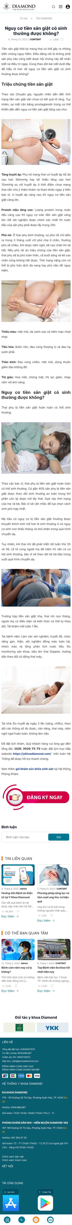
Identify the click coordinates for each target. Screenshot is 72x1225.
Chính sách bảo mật (13, 1156)
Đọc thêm (8, 916)
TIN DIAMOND (44, 18)
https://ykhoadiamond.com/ (32, 753)
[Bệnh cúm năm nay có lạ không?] (18, 949)
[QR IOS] (19, 1203)
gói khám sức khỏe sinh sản (34, 769)
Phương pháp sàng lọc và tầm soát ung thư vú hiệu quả (53, 897)
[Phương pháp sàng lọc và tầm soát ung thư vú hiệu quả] (54, 875)
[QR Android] (53, 1203)
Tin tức (24, 18)
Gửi (58, 837)
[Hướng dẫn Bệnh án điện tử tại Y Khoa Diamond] (18, 875)
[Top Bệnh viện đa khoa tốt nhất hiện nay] (54, 949)
